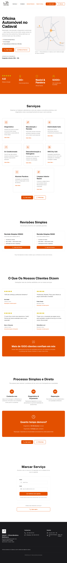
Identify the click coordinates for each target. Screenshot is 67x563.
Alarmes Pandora (30, 4)
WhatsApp (41, 197)
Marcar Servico (23, 50)
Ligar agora (51, 4)
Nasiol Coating (39, 4)
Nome (20, 479)
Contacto (22, 4)
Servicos (15, 4)
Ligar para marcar (18, 247)
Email (20, 486)
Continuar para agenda (34, 493)
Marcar (61, 4)
